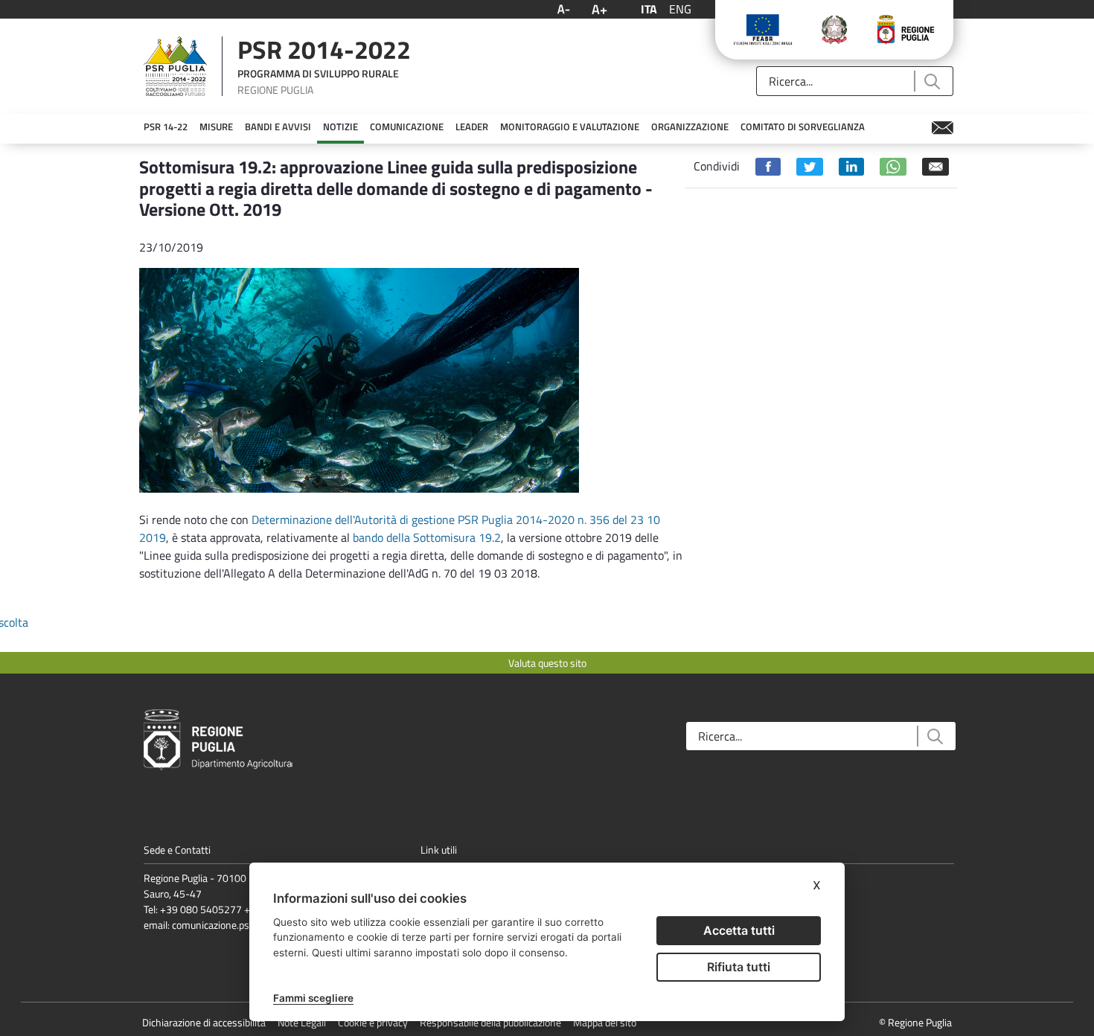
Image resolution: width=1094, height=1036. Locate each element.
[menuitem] (165, 127)
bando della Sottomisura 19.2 (427, 537)
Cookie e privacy (373, 1022)
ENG (680, 9)
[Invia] (931, 81)
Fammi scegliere (313, 998)
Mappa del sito (604, 1022)
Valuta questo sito (547, 663)
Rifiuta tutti (738, 966)
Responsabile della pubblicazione (490, 1022)
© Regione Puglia (915, 1022)
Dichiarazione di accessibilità (204, 1022)
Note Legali (302, 1022)
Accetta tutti (739, 930)
